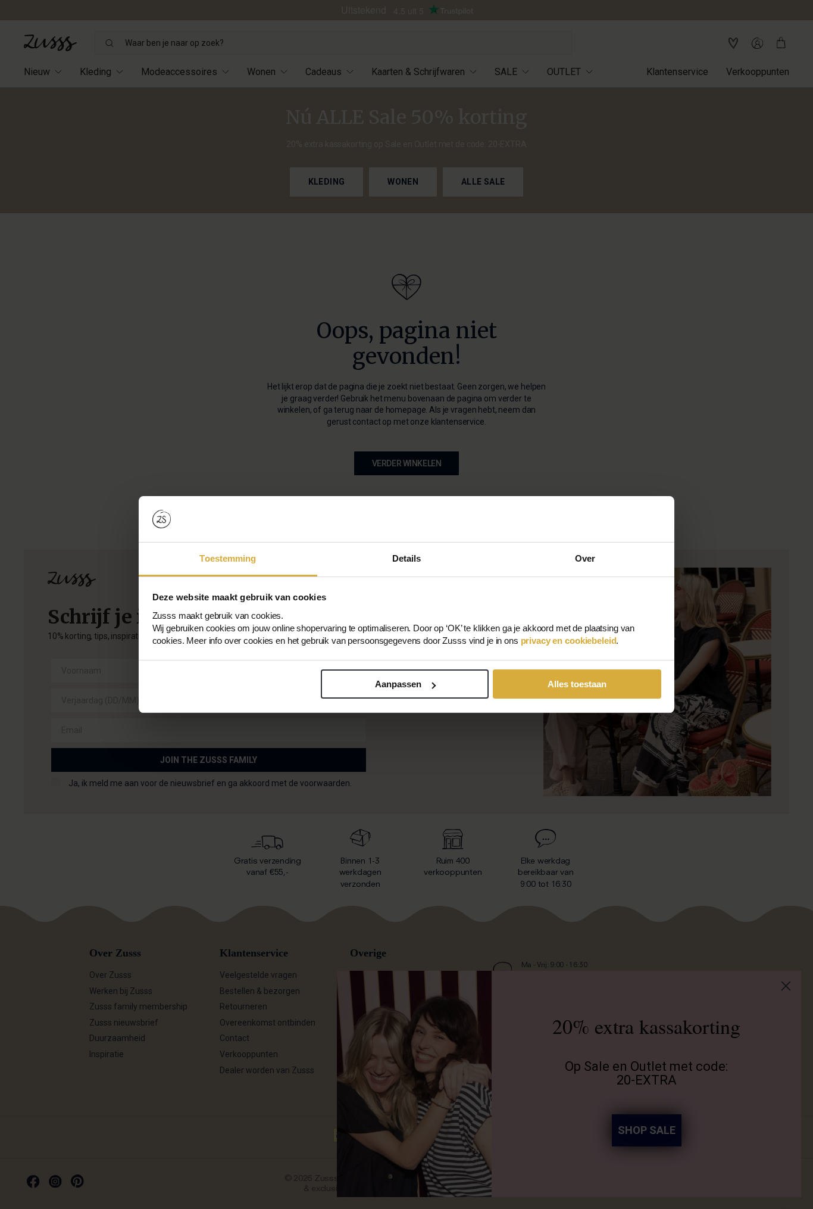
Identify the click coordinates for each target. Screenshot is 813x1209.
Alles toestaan (577, 684)
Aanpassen (398, 684)
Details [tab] (406, 558)
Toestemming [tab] (227, 558)
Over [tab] (585, 558)
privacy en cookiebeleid (569, 640)
